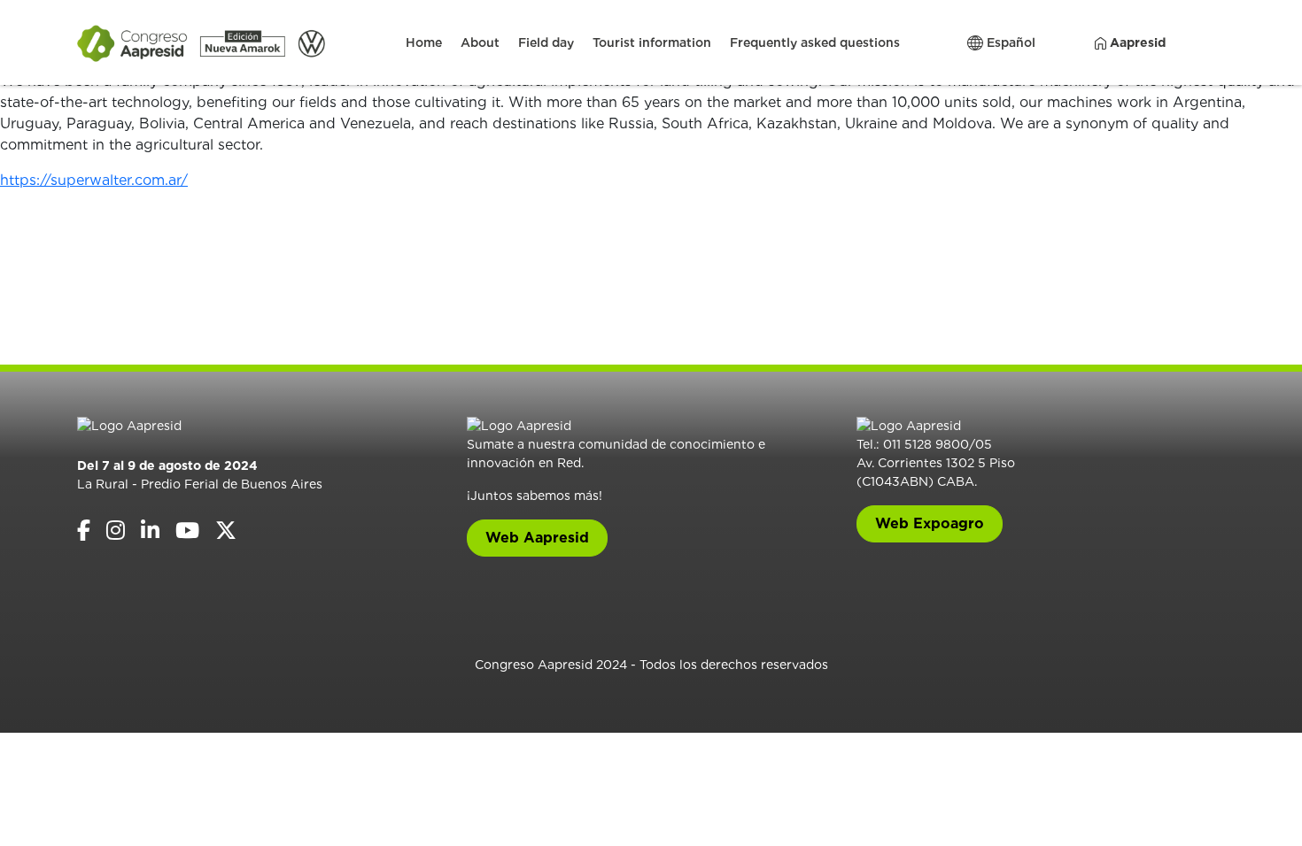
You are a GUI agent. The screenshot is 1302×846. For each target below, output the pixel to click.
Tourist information (652, 42)
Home (424, 42)
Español (1009, 42)
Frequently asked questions (815, 42)
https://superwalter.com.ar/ (94, 180)
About (480, 42)
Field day (546, 42)
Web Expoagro (929, 523)
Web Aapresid (537, 537)
